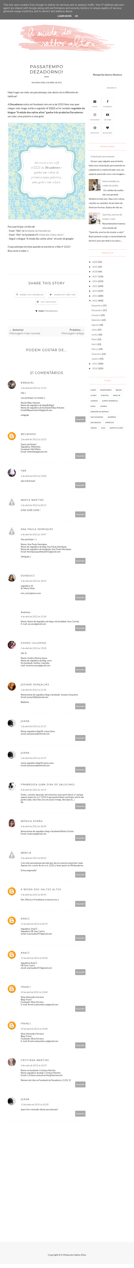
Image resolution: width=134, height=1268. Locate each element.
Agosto (95, 324)
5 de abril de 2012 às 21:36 (33, 689)
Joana (25, 721)
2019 (95, 266)
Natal (93, 406)
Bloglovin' (107, 133)
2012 (95, 300)
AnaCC (25, 918)
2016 (95, 281)
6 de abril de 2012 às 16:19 (33, 789)
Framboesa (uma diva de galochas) (48, 784)
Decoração (96, 422)
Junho (95, 334)
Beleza (119, 390)
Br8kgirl (27, 382)
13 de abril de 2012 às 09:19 (34, 923)
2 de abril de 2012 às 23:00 (33, 475)
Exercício (109, 422)
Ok (76, 16)
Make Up (116, 395)
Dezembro (97, 305)
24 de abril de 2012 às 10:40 (34, 992)
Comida (103, 406)
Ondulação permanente (102, 156)
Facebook (107, 107)
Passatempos (51, 310)
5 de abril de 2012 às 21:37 (33, 726)
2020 (95, 261)
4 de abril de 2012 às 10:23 (33, 580)
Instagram (95, 120)
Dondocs (28, 575)
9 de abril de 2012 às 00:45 (33, 894)
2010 (95, 368)
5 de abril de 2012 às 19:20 (33, 648)
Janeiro (95, 358)
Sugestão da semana (100, 412)
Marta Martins (32, 499)
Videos (94, 428)
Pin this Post (49, 302)
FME (23, 470)
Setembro (96, 320)
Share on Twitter (64, 294)
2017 (95, 276)
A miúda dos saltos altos (41, 889)
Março (95, 349)
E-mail (95, 107)
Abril (94, 344)
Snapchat (95, 133)
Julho (94, 329)
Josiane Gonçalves (35, 684)
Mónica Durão (32, 821)
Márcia (26, 852)
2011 (95, 363)
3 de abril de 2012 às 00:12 (33, 505)
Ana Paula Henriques (37, 529)
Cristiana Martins (35, 1060)
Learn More (65, 16)
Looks (93, 390)
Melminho (28, 434)
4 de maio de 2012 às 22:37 (34, 1065)
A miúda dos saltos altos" (50, 234)
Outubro (96, 315)
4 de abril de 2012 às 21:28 (33, 616)
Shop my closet (116, 428)
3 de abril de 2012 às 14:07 (33, 534)
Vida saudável (97, 417)
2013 (95, 295)
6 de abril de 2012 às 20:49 (33, 826)
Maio (94, 339)
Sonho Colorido (33, 642)
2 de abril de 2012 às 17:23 (33, 387)
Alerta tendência (110, 401)
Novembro (97, 310)
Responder (80, 419)
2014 (95, 290)
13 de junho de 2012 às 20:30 (35, 1104)
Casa (103, 428)
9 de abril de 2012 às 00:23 (33, 858)
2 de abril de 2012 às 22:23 (33, 439)
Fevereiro (96, 354)
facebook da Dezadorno (37, 230)
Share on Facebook (32, 294)
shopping (112, 417)
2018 (95, 271)
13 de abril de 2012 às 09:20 (34, 958)
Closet (94, 395)
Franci (26, 986)
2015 (95, 286)
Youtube (107, 120)
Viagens (94, 401)
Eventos (105, 395)
